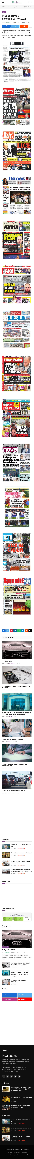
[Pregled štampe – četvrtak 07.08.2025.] (17, 728)
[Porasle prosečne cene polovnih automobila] (17, 780)
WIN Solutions (24, 1149)
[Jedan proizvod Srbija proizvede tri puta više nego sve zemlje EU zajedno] (6, 871)
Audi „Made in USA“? (7, 661)
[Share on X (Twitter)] (15, 26)
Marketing (17, 1152)
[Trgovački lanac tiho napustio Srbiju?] (6, 855)
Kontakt (29, 1155)
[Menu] (3, 2)
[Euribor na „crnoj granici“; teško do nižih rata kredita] (6, 863)
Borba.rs (8, 22)
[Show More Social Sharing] (30, 26)
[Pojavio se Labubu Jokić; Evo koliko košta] (6, 846)
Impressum (24, 1152)
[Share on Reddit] (24, 26)
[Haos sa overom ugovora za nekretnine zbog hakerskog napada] (17, 753)
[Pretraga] (29, 2)
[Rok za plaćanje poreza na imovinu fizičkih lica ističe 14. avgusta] (17, 675)
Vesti (4, 12)
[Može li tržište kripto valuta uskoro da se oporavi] (6, 1099)
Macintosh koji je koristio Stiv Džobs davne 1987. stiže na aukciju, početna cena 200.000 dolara (21, 1089)
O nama (10, 1152)
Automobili (5, 946)
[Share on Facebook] (6, 26)
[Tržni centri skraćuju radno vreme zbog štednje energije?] (6, 1107)
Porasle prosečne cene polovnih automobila (14, 790)
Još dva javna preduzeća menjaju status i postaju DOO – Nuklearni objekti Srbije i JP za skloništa (20, 972)
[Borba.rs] (17, 2)
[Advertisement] (17, 819)
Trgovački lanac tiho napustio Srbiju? (21, 853)
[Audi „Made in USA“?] (17, 650)
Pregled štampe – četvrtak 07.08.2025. (12, 739)
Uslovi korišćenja (9, 1155)
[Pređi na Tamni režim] (31, 2)
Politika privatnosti (20, 1155)
